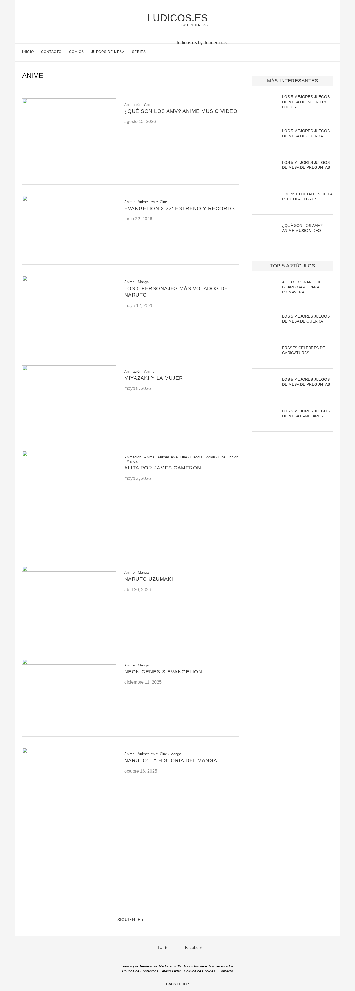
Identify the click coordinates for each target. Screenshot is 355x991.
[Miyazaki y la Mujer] (69, 369)
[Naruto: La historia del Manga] (69, 751)
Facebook (193, 948)
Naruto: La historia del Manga (170, 760)
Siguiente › (130, 919)
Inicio (28, 52)
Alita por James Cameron (162, 468)
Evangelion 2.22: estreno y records (179, 208)
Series (139, 52)
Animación (132, 105)
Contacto (51, 52)
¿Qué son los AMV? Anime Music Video (180, 111)
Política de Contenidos (140, 971)
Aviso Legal (171, 971)
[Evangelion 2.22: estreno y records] (69, 199)
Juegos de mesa (108, 52)
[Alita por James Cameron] (69, 455)
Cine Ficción (228, 457)
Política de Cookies (199, 971)
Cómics (76, 52)
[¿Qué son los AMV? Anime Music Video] (69, 102)
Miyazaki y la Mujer (153, 378)
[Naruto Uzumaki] (69, 570)
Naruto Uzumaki (148, 579)
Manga (143, 282)
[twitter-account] (319, 53)
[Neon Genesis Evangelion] (69, 663)
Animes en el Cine (152, 202)
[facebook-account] (330, 53)
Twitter (163, 948)
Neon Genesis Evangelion (163, 672)
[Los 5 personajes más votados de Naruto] (69, 279)
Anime (149, 105)
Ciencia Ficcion (202, 457)
